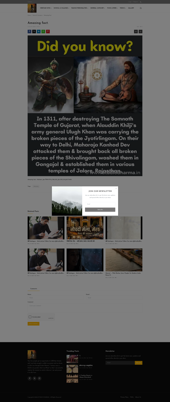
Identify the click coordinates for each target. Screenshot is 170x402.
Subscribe (100, 209)
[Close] (116, 188)
